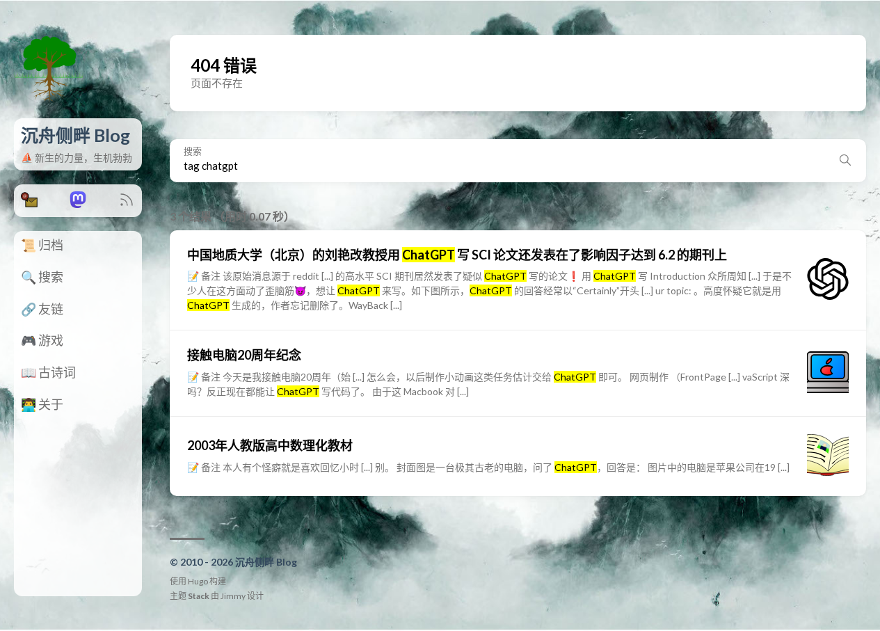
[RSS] (126, 203)
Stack (198, 596)
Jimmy (233, 596)
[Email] (29, 203)
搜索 (193, 151)
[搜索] (845, 160)
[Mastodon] (78, 203)
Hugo (198, 581)
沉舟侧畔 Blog (75, 135)
